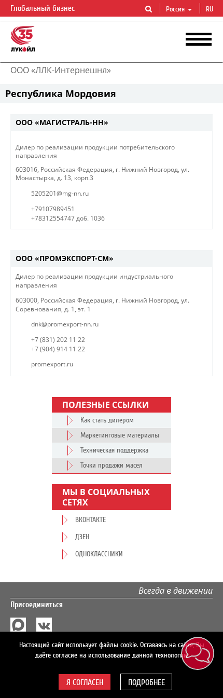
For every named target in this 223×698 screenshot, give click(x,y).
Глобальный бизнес (43, 8)
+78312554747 (53, 218)
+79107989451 (53, 209)
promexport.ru (52, 364)
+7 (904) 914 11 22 (58, 349)
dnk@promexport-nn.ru (65, 324)
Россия (175, 9)
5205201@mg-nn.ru (60, 193)
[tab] (111, 123)
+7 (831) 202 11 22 (58, 340)
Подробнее (146, 682)
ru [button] (210, 9)
